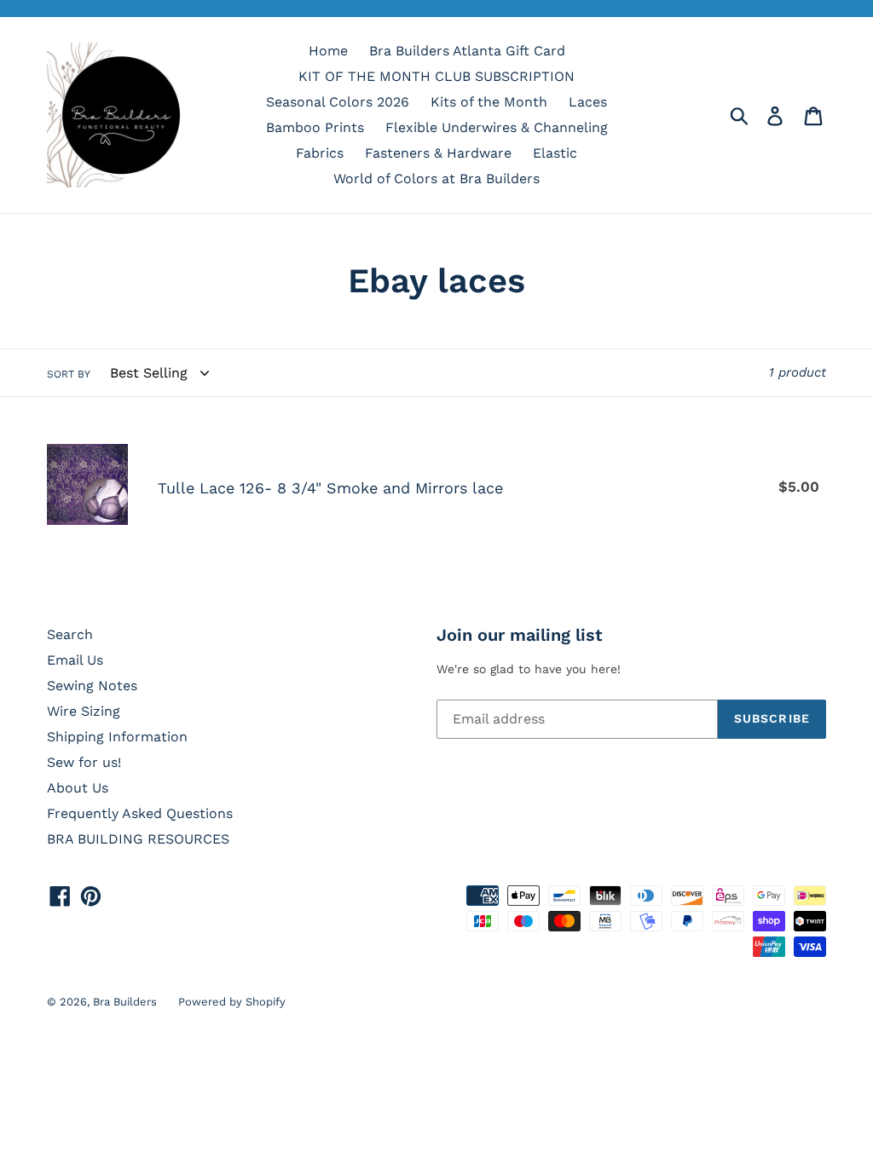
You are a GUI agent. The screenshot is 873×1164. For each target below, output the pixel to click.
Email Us (75, 660)
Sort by (68, 374)
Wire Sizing (83, 711)
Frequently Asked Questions (140, 813)
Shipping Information (117, 737)
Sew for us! (84, 762)
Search (70, 634)
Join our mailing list (519, 635)
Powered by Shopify (232, 1001)
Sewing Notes (92, 685)
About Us (77, 788)
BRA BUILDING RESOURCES (138, 839)
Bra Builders (125, 1001)
